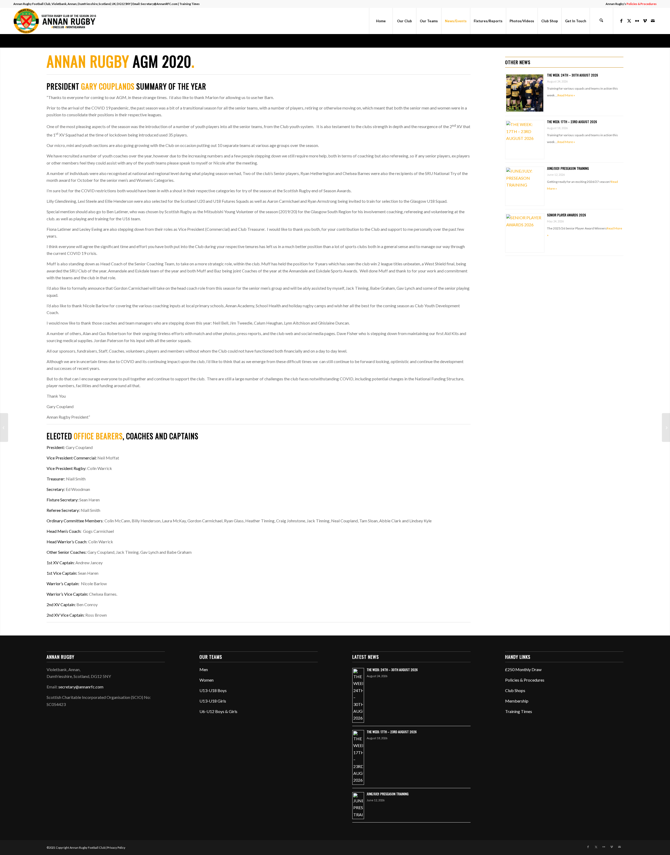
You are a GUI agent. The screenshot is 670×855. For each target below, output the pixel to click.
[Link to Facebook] (621, 21)
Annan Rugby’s (631, 4)
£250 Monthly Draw (523, 669)
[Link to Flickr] (637, 21)
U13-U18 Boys (213, 690)
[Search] (601, 21)
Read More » (566, 95)
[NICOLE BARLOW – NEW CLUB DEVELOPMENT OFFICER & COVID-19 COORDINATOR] (4, 427)
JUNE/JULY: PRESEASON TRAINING (568, 168)
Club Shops (515, 690)
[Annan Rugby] (56, 21)
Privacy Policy (116, 847)
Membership (516, 700)
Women (206, 679)
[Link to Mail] (653, 21)
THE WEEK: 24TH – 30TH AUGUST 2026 (572, 75)
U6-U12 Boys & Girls (218, 711)
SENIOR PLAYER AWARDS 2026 (566, 215)
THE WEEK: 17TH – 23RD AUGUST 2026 (572, 121)
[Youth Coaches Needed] (666, 427)
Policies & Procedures (524, 679)
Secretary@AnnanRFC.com (159, 4)
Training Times (189, 4)
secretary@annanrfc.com (80, 686)
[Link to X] (629, 21)
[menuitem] (630, 4)
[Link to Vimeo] (645, 21)
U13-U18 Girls (212, 700)
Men (203, 669)
